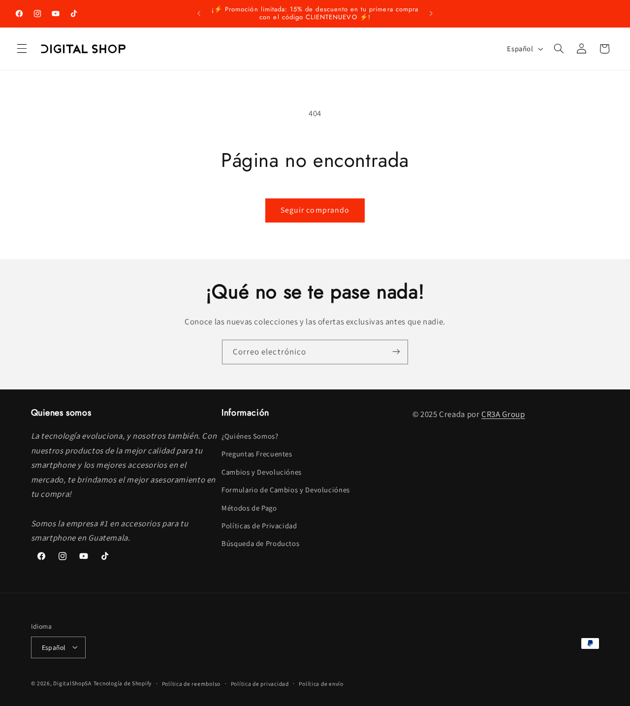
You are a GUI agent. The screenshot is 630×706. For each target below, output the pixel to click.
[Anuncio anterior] (199, 13)
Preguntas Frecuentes (256, 454)
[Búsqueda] (558, 48)
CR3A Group (503, 414)
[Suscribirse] (396, 352)
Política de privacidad (260, 683)
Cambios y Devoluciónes (261, 472)
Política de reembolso (191, 683)
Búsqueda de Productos (260, 543)
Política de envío (321, 683)
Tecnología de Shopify (123, 682)
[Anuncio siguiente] (431, 13)
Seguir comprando (315, 210)
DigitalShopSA (72, 682)
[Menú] (21, 48)
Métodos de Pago (249, 508)
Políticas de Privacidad (259, 525)
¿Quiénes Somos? (249, 436)
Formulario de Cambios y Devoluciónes (285, 490)
